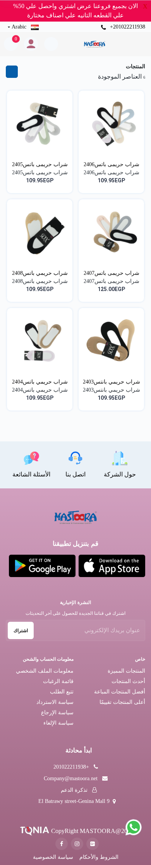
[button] (112, 565)
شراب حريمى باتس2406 (111, 164)
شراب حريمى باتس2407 (111, 273)
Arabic (19, 27)
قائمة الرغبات (58, 681)
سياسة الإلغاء (58, 723)
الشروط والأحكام (98, 857)
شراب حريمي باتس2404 (40, 382)
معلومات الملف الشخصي (45, 671)
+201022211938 (126, 27)
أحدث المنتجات (128, 681)
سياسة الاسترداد (55, 702)
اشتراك (21, 630)
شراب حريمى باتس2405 (40, 164)
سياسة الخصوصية (53, 857)
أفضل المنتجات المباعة (119, 692)
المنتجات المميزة (126, 671)
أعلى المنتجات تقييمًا (122, 702)
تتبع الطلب (62, 692)
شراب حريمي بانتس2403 (111, 382)
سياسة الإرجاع (57, 712)
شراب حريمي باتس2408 (40, 273)
